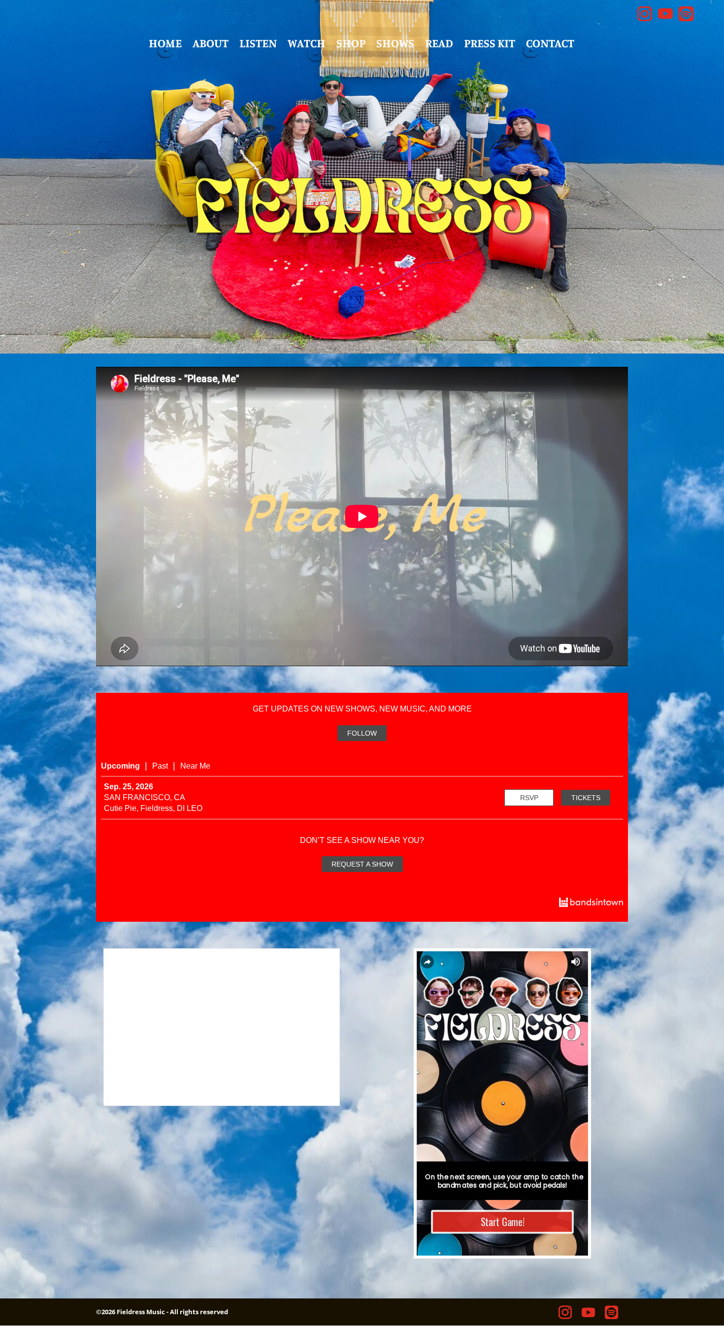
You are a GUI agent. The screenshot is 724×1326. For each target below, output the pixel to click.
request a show (362, 864)
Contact (550, 44)
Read (439, 44)
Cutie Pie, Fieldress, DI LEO (153, 808)
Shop (350, 44)
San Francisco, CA (144, 797)
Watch (307, 44)
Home (165, 44)
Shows (395, 44)
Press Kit (489, 44)
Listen (258, 44)
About (211, 44)
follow (362, 733)
